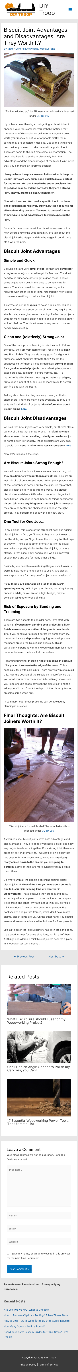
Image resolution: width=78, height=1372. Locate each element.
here (24, 408)
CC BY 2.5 (43, 115)
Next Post (56, 956)
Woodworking (47, 48)
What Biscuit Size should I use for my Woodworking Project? (36, 1020)
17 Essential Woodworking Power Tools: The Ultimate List (38, 1122)
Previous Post (24, 956)
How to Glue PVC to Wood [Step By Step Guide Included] (37, 1320)
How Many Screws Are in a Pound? (24, 1326)
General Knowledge (26, 48)
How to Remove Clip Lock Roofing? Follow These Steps (36, 1315)
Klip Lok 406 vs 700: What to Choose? (26, 1309)
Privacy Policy (28, 1364)
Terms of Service (48, 1364)
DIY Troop (47, 9)
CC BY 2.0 (48, 830)
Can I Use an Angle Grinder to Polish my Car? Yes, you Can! (38, 1068)
